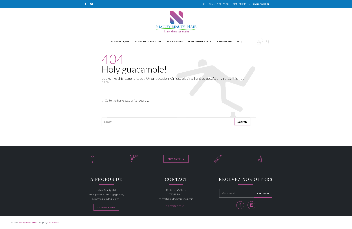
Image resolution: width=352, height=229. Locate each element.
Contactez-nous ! (176, 205)
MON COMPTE (261, 4)
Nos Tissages (175, 41)
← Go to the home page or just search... (125, 100)
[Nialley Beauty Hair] (176, 22)
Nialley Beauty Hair (28, 222)
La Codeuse (53, 222)
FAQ (239, 41)
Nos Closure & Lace (200, 41)
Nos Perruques (120, 41)
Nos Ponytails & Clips (148, 41)
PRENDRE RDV (224, 41)
